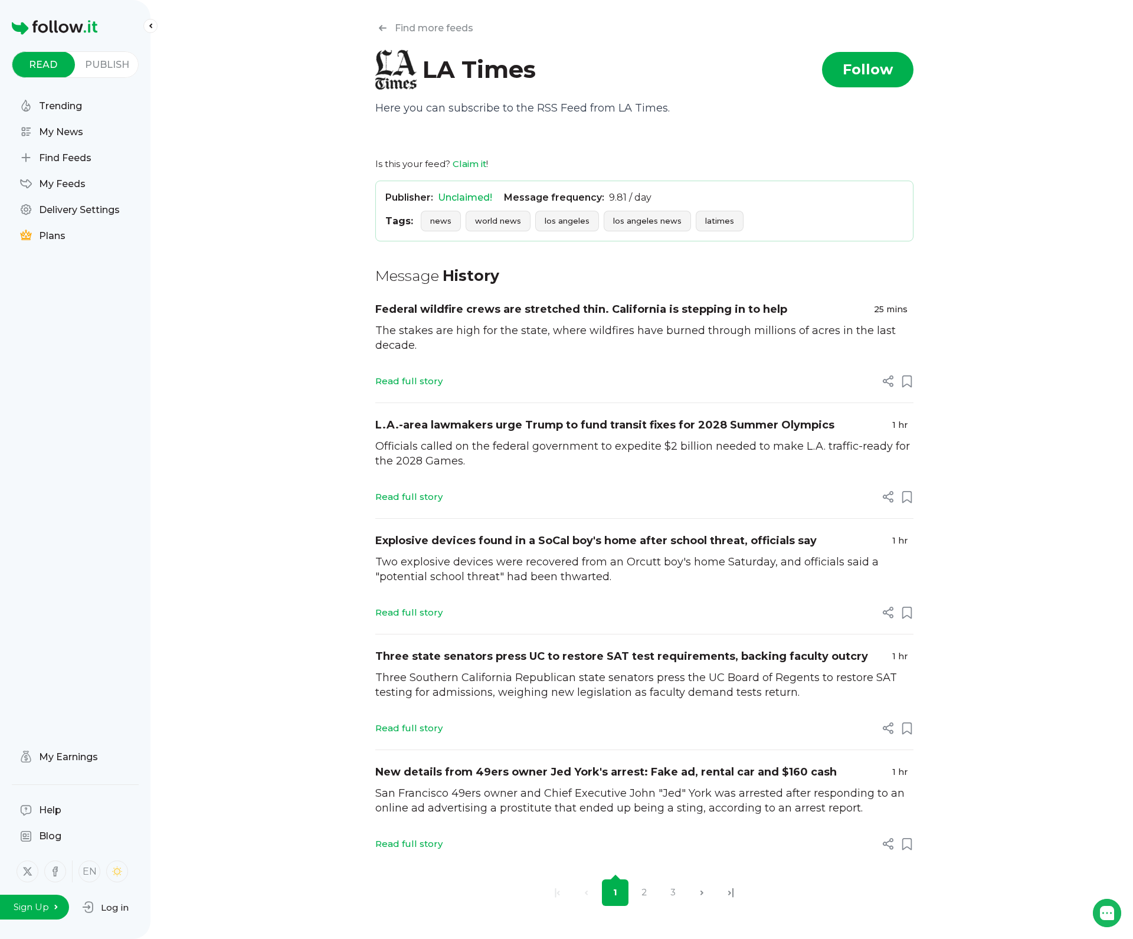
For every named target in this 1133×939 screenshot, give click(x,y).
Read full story (409, 381)
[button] (105, 907)
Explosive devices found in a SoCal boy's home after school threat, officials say (596, 540)
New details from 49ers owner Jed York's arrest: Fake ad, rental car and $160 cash (606, 771)
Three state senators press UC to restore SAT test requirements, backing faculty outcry (621, 656)
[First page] (557, 892)
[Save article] (906, 381)
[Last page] (731, 892)
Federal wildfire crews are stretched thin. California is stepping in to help (581, 309)
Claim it (469, 163)
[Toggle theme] (117, 871)
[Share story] (888, 381)
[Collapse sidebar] (150, 26)
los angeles (567, 220)
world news (498, 220)
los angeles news (647, 220)
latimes (719, 220)
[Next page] (702, 892)
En (90, 871)
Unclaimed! (465, 197)
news (440, 220)
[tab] (43, 64)
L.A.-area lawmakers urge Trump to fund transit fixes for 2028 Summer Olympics (604, 424)
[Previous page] (586, 892)
